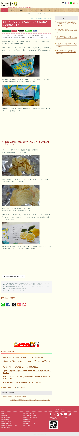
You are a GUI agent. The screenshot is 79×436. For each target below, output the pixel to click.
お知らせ (35, 417)
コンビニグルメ (14, 30)
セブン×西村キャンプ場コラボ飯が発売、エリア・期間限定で (22, 382)
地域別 (41, 10)
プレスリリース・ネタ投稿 (30, 415)
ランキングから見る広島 (8, 421)
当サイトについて (28, 417)
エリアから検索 (6, 417)
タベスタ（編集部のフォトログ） (10, 425)
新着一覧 (12, 10)
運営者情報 (27, 421)
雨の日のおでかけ (22, 10)
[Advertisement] (26, 124)
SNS (56, 10)
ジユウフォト (28, 425)
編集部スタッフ (28, 419)
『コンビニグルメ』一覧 (9, 387)
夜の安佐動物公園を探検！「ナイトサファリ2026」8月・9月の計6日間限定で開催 (66, 31)
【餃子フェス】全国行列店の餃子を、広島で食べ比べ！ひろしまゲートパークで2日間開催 (66, 45)
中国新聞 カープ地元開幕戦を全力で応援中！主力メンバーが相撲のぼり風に (30, 400)
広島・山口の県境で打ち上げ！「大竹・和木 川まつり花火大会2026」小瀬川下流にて (66, 37)
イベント (49, 10)
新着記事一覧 (6, 419)
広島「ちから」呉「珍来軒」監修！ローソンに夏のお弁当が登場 (23, 357)
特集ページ (5, 415)
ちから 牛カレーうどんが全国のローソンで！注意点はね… (21, 367)
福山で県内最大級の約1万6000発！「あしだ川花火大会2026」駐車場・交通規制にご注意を (66, 52)
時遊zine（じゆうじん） (30, 423)
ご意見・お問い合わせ (29, 413)
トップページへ (22, 387)
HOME (4, 10)
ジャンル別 (33, 10)
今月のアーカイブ (7, 423)
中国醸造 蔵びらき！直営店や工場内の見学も (14, 396)
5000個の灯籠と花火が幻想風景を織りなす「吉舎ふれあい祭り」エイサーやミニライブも (66, 23)
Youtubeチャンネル (7, 427)
